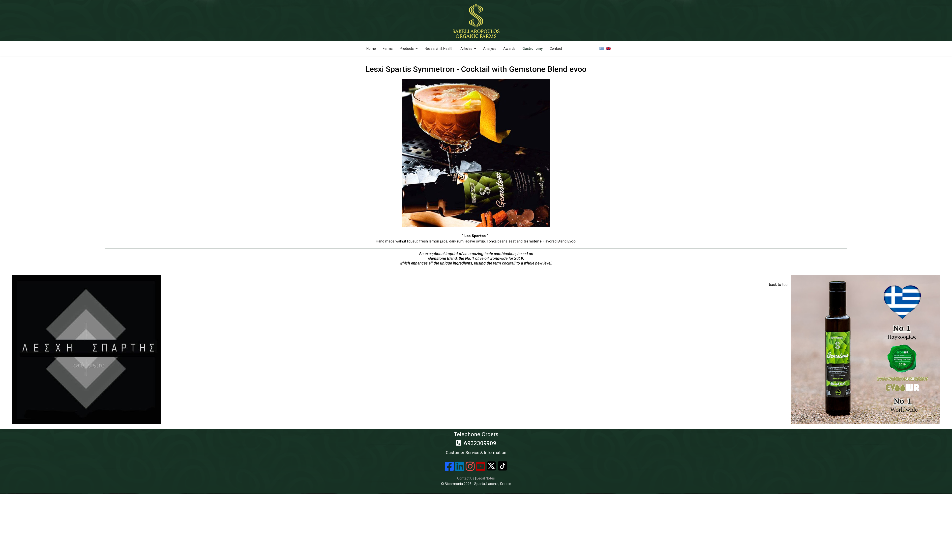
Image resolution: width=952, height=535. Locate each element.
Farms (388, 49)
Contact (556, 49)
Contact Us (465, 478)
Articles (466, 49)
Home (371, 49)
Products (407, 49)
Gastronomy (532, 49)
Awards (509, 49)
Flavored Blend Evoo (559, 241)
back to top (778, 284)
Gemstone (533, 241)
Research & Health (439, 49)
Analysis (489, 49)
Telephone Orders (476, 443)
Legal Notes (485, 478)
